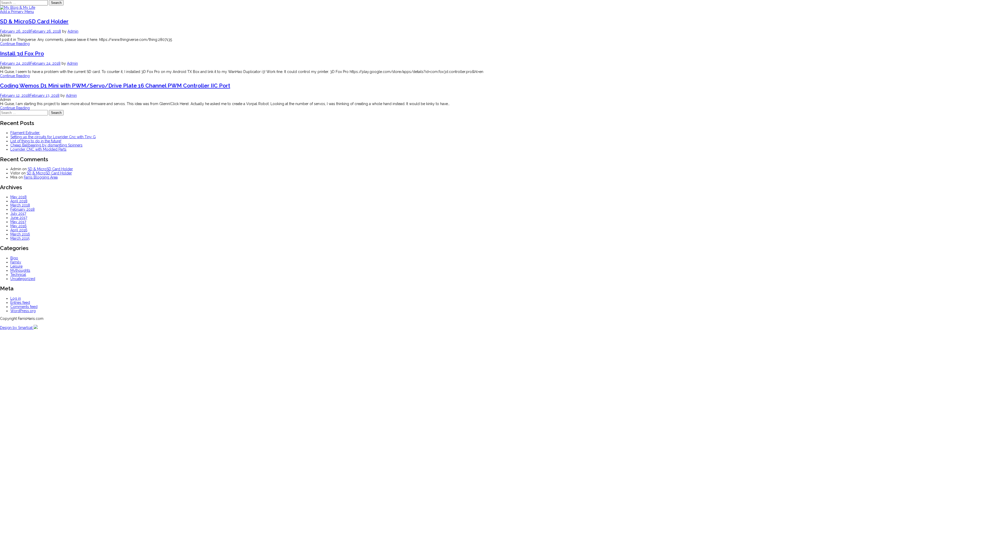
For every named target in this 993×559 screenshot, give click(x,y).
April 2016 (18, 230)
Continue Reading (15, 44)
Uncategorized (22, 279)
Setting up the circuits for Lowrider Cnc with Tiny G (53, 137)
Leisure (16, 266)
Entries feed (20, 302)
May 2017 (18, 222)
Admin (72, 31)
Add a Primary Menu (17, 12)
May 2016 (18, 226)
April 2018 (18, 201)
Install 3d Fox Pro (22, 53)
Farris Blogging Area (41, 177)
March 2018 (20, 205)
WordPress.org (23, 311)
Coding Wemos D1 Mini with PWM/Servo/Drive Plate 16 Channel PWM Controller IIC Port (115, 85)
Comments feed (23, 307)
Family (15, 262)
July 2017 (18, 213)
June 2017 (18, 218)
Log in (15, 298)
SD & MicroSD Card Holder (34, 21)
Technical (18, 275)
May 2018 (18, 197)
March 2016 (20, 234)
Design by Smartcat (17, 328)
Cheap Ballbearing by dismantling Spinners (46, 145)
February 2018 (22, 209)
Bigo (14, 258)
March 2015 (19, 238)
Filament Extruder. (25, 133)
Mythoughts (20, 270)
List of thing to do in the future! (35, 141)
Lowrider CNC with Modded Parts (38, 149)
